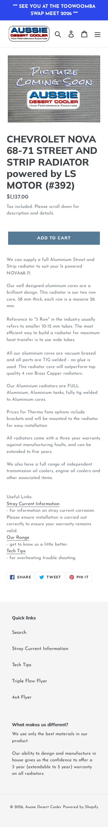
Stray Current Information (33, 504)
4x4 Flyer (22, 697)
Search (19, 632)
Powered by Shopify (80, 807)
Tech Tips (16, 551)
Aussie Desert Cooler (43, 807)
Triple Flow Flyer (29, 681)
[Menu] (97, 33)
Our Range (18, 537)
